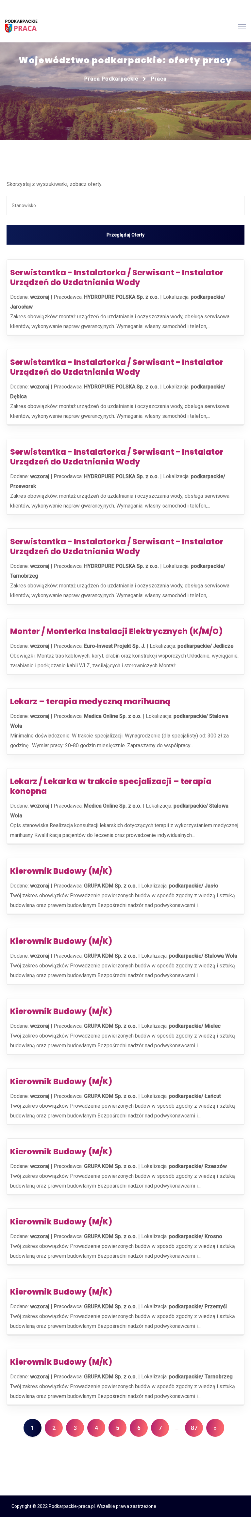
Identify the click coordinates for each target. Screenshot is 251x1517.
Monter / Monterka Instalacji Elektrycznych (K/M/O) (116, 631)
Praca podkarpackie (111, 79)
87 (194, 1427)
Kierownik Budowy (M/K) (61, 871)
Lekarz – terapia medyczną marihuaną (90, 701)
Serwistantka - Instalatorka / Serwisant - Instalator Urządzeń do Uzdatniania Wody (117, 277)
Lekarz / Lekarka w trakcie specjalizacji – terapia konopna (110, 786)
